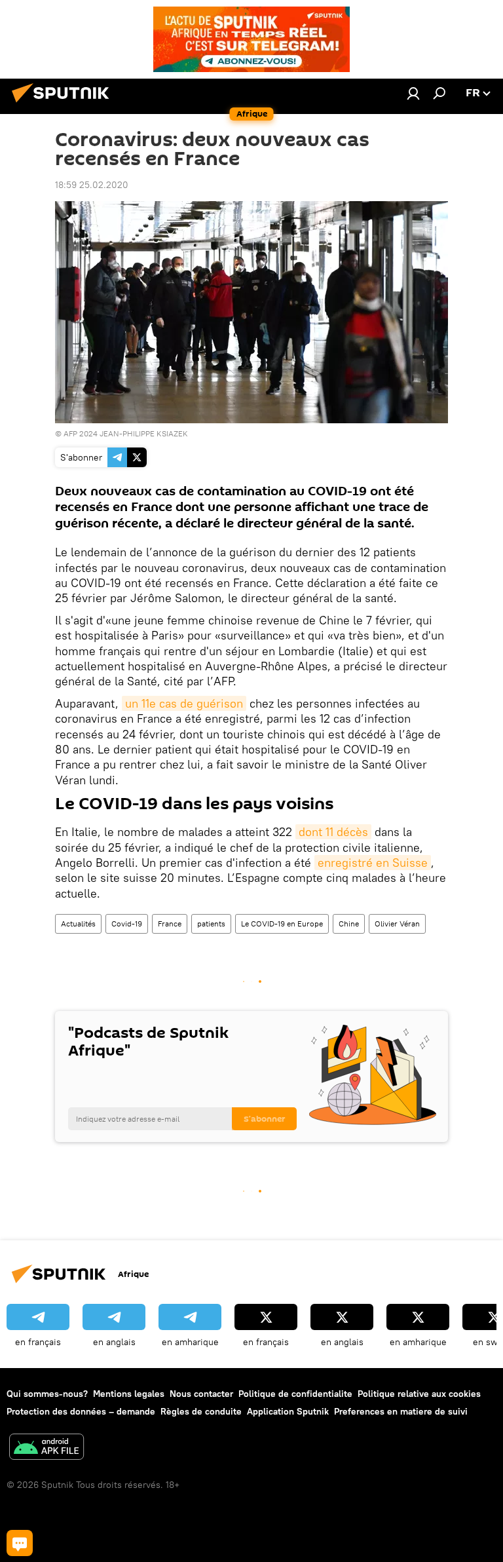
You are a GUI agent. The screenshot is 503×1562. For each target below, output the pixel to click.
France (169, 923)
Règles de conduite (201, 1411)
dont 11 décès (333, 831)
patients (211, 923)
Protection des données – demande (81, 1411)
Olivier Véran (397, 923)
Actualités (78, 923)
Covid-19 (126, 923)
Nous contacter (201, 1394)
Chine (349, 923)
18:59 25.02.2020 (91, 185)
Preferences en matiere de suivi (401, 1411)
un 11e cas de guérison (184, 703)
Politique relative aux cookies (419, 1394)
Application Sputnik (288, 1411)
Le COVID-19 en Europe (282, 923)
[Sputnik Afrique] (64, 104)
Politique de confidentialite (295, 1394)
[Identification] (413, 93)
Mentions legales (128, 1394)
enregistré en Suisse (373, 862)
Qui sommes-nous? (47, 1394)
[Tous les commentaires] (20, 1543)
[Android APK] (46, 1448)
